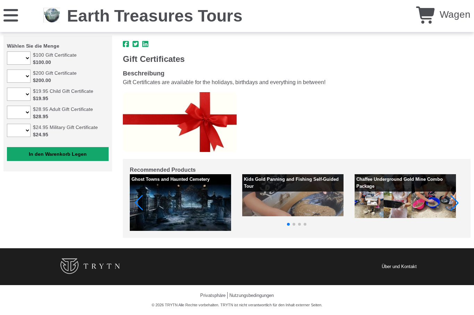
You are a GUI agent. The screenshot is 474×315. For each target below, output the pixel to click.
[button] (138, 202)
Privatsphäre (213, 295)
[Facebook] (126, 44)
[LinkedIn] (145, 44)
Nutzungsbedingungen (251, 295)
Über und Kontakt (399, 266)
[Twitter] (136, 44)
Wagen (454, 14)
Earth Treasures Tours (155, 16)
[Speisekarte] (10, 15)
